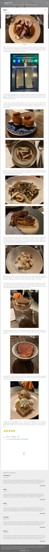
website (24, 44)
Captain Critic (8, 3)
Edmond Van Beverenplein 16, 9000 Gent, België (19, 439)
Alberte (4, 97)
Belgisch (8, 436)
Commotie (6, 517)
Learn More (23, 550)
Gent (18, 436)
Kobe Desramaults (12, 95)
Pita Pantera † (6, 475)
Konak (4, 503)
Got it (28, 550)
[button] (45, 10)
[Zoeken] (47, 3)
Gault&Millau (13, 436)
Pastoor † (5, 531)
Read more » (43, 485)
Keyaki (5, 489)
